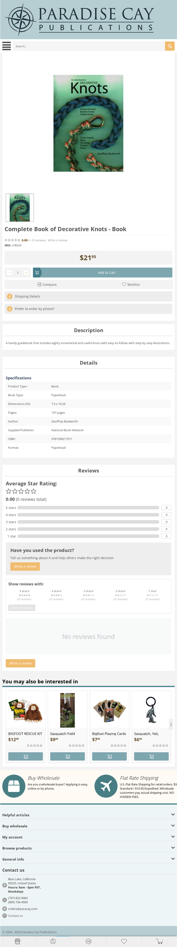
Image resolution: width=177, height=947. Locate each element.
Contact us (15, 916)
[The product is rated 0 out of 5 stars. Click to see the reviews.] (13, 240)
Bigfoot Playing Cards (109, 733)
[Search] (170, 46)
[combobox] (94, 46)
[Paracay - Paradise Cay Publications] (79, 19)
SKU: (8, 245)
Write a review (57, 240)
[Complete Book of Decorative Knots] (88, 123)
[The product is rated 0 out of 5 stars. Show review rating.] (35, 745)
